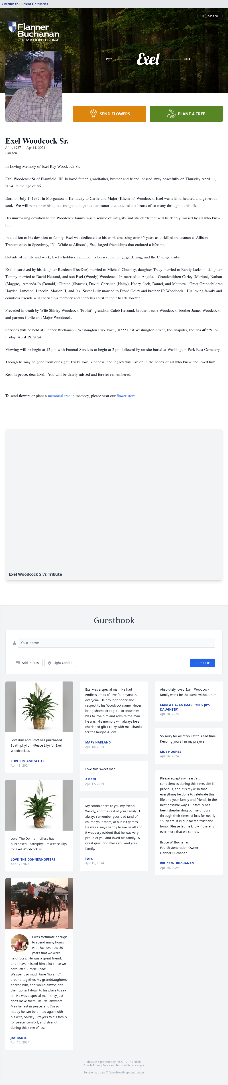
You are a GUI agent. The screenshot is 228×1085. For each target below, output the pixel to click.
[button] (39, 706)
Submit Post (203, 663)
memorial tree (59, 395)
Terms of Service (126, 1065)
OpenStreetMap (119, 1072)
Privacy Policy (101, 1065)
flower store (126, 395)
